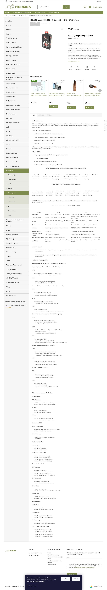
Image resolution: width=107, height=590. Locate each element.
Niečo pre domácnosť (12, 123)
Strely (9, 206)
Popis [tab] (33, 115)
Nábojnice (10, 188)
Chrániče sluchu (11, 97)
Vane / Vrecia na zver (12, 158)
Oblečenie (9, 136)
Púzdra (8, 226)
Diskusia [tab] (50, 115)
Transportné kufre (11, 269)
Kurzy (8, 291)
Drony (8, 287)
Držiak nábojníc (12, 179)
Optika (8, 34)
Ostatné (8, 149)
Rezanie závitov (11, 296)
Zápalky (10, 215)
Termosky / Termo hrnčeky (14, 265)
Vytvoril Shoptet (97, 586)
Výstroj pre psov (11, 43)
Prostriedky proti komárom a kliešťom (15, 221)
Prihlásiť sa (71, 574)
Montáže (9, 118)
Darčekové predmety (12, 65)
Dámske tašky (10, 73)
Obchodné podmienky (53, 555)
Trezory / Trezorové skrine (14, 274)
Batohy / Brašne (11, 60)
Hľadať (66, 7)
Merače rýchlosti (11, 114)
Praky (8, 230)
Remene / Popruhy (12, 235)
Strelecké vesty (11, 252)
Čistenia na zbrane (11, 88)
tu (43, 582)
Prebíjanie (9, 171)
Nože (7, 127)
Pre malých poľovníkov (13, 166)
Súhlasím (76, 579)
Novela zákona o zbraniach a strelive (55, 561)
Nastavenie (32, 586)
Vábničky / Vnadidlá (12, 278)
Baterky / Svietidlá (12, 56)
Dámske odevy (10, 69)
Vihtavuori (11, 197)
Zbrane (8, 25)
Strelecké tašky (11, 248)
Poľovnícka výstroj (11, 153)
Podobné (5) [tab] (41, 115)
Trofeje (8, 256)
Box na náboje (11, 175)
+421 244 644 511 (35, 555)
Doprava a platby (52, 564)
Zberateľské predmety (13, 282)
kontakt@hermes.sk (36, 553)
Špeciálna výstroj (11, 38)
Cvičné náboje (10, 84)
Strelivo (8, 30)
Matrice (10, 184)
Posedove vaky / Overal (13, 162)
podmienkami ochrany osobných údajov (84, 568)
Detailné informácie (72, 62)
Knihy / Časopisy (11, 101)
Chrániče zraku (10, 92)
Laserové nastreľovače (13, 105)
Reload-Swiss (12, 202)
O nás (49, 553)
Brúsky (8, 131)
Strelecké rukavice (12, 243)
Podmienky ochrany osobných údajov (55, 558)
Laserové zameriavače (13, 110)
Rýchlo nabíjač (10, 239)
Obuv (8, 144)
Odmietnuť (65, 579)
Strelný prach (11, 193)
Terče (8, 261)
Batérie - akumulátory (13, 52)
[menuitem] (8, 12)
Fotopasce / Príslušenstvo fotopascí (14, 78)
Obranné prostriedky (12, 140)
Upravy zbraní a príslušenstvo (15, 47)
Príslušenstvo (11, 211)
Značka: (47, 24)
